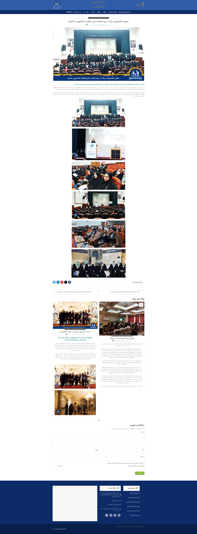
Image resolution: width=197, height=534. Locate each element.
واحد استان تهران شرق (135, 493)
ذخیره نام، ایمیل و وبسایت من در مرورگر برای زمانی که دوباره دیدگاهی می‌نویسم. (125, 463)
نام (143, 450)
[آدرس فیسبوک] (69, 282)
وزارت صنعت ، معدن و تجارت (133, 511)
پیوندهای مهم (131, 488)
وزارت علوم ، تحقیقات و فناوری (133, 502)
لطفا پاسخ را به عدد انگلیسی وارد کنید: (136, 466)
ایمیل (96, 450)
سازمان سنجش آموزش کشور (133, 506)
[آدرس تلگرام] (54, 282)
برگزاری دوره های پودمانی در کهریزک (121, 338)
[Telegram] (111, 515)
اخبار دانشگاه (106, 18)
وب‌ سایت (142, 456)
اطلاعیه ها (119, 335)
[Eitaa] (106, 515)
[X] (119, 515)
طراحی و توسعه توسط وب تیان (59, 529)
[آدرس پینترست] (61, 282)
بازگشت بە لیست (98, 290)
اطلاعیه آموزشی (124, 335)
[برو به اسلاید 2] (97, 420)
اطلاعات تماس (112, 488)
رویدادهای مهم (91, 18)
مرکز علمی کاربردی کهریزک (137, 282)
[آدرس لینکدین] (58, 282)
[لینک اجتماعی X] (65, 282)
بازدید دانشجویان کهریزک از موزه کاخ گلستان (75, 331)
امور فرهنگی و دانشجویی (99, 18)
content (99, 25)
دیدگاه (142, 432)
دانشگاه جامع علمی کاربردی (134, 497)
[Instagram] (115, 515)
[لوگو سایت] (138, 5)
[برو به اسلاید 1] (99, 420)
